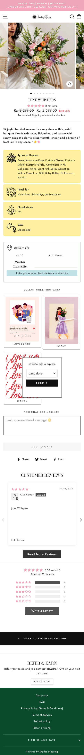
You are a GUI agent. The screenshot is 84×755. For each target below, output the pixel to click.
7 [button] (50, 94)
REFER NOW (42, 681)
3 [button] (38, 94)
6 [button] (47, 94)
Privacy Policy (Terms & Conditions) (42, 708)
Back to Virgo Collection (44, 638)
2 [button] (35, 94)
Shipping (37, 115)
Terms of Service (42, 715)
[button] (36, 106)
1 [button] (31, 94)
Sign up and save (42, 740)
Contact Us (42, 695)
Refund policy (42, 721)
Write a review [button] (42, 610)
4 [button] (41, 94)
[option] (42, 5)
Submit (42, 382)
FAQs (42, 702)
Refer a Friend (42, 728)
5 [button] (44, 94)
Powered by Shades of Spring (42, 751)
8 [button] (54, 94)
